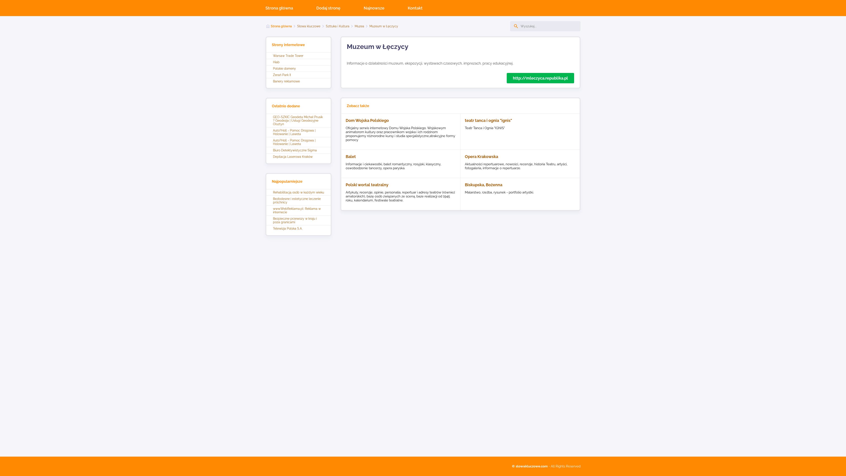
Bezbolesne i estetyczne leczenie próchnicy (297, 200)
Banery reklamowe (286, 81)
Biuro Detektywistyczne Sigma (295, 150)
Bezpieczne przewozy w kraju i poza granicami (295, 220)
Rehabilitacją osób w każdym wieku (298, 192)
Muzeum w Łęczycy (383, 26)
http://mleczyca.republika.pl (540, 78)
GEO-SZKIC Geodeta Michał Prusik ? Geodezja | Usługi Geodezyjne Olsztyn (298, 120)
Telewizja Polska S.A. (287, 228)
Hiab (276, 62)
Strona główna (279, 8)
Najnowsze (374, 8)
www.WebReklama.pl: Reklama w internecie (297, 210)
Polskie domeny (284, 68)
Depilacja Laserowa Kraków (293, 156)
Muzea (359, 26)
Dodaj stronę (328, 8)
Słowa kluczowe (308, 26)
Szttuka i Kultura (337, 26)
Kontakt (415, 8)
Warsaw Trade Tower (288, 56)
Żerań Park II (282, 75)
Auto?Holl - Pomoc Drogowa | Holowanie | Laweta (294, 132)
